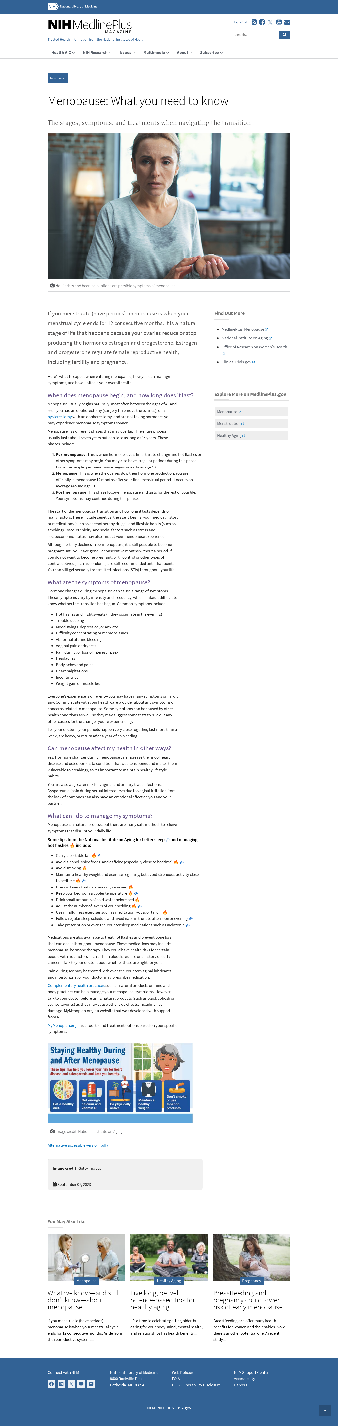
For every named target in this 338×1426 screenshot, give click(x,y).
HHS (170, 1408)
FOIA (176, 1378)
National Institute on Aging (245, 338)
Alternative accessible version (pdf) (78, 1145)
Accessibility (244, 1378)
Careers (240, 1385)
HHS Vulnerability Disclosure (196, 1385)
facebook (261, 22)
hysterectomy (60, 416)
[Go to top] (325, 1410)
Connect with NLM (63, 1372)
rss (253, 22)
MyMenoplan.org (62, 1025)
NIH (160, 1408)
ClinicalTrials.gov (236, 362)
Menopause (57, 78)
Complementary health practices (76, 985)
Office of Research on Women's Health (254, 347)
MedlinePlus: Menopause (243, 329)
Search (284, 35)
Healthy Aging (229, 435)
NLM (151, 1408)
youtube (278, 22)
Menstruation (229, 423)
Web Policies (182, 1372)
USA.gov (183, 1408)
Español (240, 22)
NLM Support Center (251, 1372)
